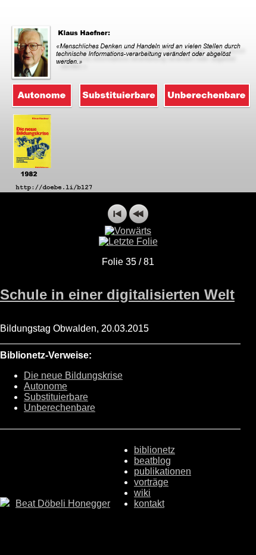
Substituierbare (56, 397)
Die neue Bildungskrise (73, 375)
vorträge (151, 482)
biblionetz (154, 450)
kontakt (149, 503)
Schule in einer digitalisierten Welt (117, 294)
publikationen (162, 471)
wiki (142, 493)
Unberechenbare (59, 408)
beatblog (152, 461)
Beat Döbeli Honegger (62, 503)
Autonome (45, 386)
